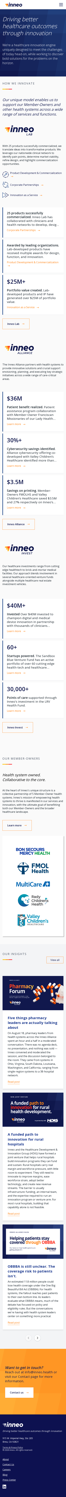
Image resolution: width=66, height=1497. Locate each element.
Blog (5, 1474)
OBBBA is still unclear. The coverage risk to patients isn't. (31, 1271)
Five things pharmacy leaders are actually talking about (32, 1022)
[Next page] (37, 1338)
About (6, 1459)
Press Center (9, 1479)
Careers (7, 1469)
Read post (14, 1082)
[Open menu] (61, 4)
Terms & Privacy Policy (13, 1447)
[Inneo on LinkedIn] (4, 1487)
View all (54, 960)
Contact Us (8, 1464)
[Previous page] (28, 1338)
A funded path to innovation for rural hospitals (25, 1139)
